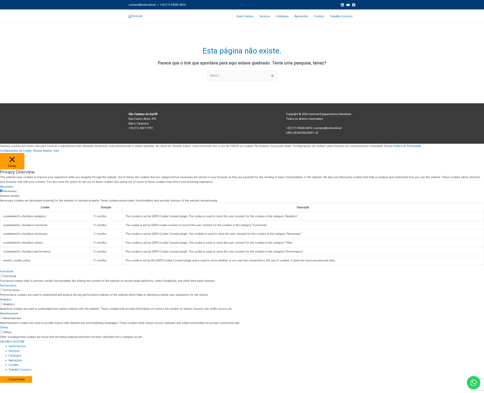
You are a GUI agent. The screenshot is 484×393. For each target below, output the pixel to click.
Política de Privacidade (407, 146)
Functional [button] (6, 271)
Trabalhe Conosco (341, 16)
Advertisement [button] (9, 313)
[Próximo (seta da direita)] (23, 391)
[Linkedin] (342, 5)
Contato (319, 16)
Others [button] (4, 327)
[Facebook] (353, 5)
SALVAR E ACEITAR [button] (12, 341)
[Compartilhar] (39, 386)
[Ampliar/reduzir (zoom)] (7, 386)
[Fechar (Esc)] (55, 386)
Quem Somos (245, 16)
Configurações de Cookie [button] (16, 150)
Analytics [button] (5, 299)
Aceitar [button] (37, 150)
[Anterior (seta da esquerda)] (7, 391)
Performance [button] (8, 285)
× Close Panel (16, 379)
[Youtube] (348, 5)
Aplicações (301, 16)
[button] (242, 4)
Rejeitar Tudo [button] (51, 150)
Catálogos (282, 16)
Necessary (9, 191)
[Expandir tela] (23, 386)
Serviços (264, 16)
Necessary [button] (6, 186)
